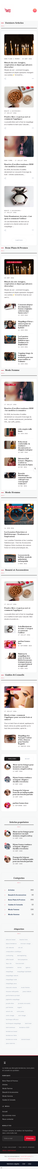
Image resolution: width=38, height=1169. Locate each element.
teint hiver (28, 1023)
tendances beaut (11, 1031)
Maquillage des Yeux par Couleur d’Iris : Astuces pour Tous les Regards (25, 740)
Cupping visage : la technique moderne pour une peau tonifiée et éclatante (25, 357)
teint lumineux (10, 1027)
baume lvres (24, 939)
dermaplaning (21, 955)
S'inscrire (30, 1138)
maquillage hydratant (24, 971)
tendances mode (11, 1039)
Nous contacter (7, 1119)
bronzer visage (26, 943)
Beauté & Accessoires (12, 111)
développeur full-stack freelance (19, 1158)
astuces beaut (10, 939)
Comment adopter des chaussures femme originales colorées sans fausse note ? (25, 309)
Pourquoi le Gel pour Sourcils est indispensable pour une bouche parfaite (23, 792)
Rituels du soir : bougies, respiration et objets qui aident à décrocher (18, 65)
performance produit (13, 995)
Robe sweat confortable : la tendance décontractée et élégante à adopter (25, 446)
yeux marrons (10, 1043)
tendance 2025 (24, 1027)
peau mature (27, 991)
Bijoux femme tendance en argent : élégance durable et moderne (22, 780)
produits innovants (24, 1003)
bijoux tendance (11, 943)
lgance (28, 967)
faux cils (9, 963)
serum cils (9, 1011)
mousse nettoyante (12, 991)
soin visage (22, 1015)
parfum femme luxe (20, 803)
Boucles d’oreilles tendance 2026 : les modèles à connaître (18, 165)
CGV (23, 1164)
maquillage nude (11, 979)
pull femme (9, 1007)
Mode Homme (13, 914)
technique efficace (12, 1019)
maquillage (9, 971)
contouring (9, 955)
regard (19, 1007)
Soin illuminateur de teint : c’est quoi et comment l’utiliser (18, 217)
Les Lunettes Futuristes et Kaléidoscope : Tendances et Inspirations (24, 340)
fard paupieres (23, 959)
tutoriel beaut (25, 1039)
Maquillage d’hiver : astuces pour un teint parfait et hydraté (25, 325)
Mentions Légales (13, 1164)
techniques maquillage (13, 1023)
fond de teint (20, 963)
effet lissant (10, 959)
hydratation (9, 967)
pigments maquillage (13, 999)
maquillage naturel (12, 975)
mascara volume (11, 987)
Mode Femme (8, 160)
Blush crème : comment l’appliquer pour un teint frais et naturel (18, 717)
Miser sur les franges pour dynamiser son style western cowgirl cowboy (23, 767)
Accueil (4, 1111)
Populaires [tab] (12, 759)
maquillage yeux (11, 983)
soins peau (20, 1011)
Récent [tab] (27, 759)
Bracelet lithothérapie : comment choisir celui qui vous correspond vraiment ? (25, 478)
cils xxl (20, 947)
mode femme (25, 987)
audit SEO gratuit (26, 1156)
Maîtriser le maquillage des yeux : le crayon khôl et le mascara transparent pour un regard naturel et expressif (25, 660)
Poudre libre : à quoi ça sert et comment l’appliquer (17, 118)
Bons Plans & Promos (12, 59)
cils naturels (10, 947)
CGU (29, 1164)
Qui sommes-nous (9, 1115)
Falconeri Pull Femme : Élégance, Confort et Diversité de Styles (25, 462)
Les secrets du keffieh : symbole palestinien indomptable (25, 558)
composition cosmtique (13, 951)
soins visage (10, 1015)
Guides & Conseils (13, 689)
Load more (19, 240)
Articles (11, 890)
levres (20, 967)
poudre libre (10, 1003)
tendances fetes (11, 1035)
